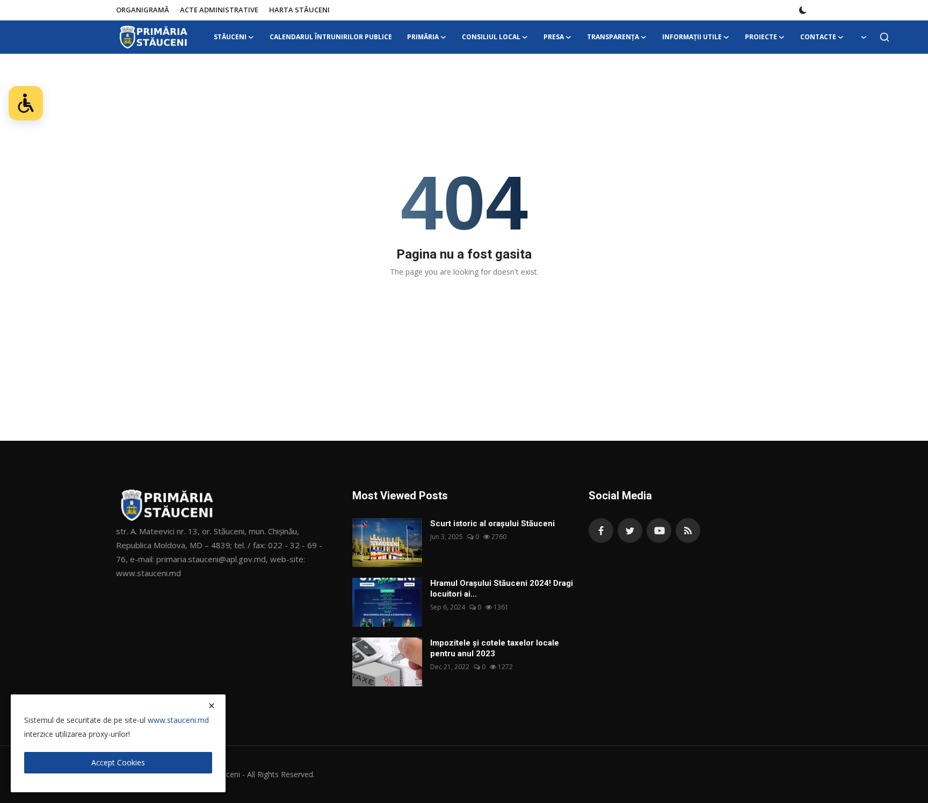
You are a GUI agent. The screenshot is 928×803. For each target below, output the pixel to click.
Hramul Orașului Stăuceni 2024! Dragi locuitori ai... (501, 588)
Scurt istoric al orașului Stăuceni (492, 523)
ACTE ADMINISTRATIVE (219, 10)
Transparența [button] (613, 36)
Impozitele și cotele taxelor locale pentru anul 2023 (494, 648)
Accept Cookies (118, 762)
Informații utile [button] (692, 36)
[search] (884, 37)
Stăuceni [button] (230, 36)
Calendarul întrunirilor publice (331, 36)
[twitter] (630, 530)
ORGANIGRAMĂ (142, 10)
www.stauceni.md (178, 720)
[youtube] (659, 530)
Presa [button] (553, 36)
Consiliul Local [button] (491, 36)
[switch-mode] (803, 10)
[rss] (688, 530)
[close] (211, 706)
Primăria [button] (423, 36)
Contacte (818, 36)
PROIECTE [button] (761, 36)
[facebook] (601, 530)
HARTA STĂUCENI (299, 10)
